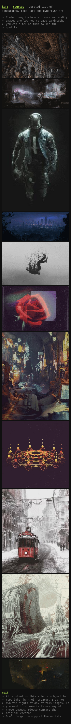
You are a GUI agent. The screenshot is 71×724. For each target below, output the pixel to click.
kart (5, 6)
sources (18, 6)
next (5, 692)
